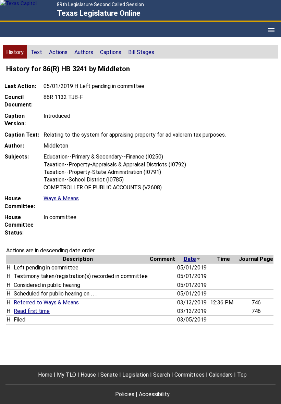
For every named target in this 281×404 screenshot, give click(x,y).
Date (190, 259)
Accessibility (154, 394)
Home (45, 374)
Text (36, 52)
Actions (58, 52)
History (15, 52)
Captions (110, 52)
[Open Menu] (271, 30)
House (88, 374)
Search (161, 374)
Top (242, 374)
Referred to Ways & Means (46, 302)
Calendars (221, 374)
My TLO (66, 374)
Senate (109, 374)
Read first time (32, 311)
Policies (124, 394)
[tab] (15, 52)
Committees (189, 374)
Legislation (135, 374)
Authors (83, 52)
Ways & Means (61, 198)
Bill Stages (141, 52)
